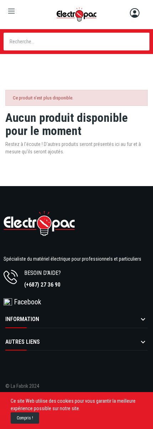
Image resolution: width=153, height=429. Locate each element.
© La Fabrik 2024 (22, 386)
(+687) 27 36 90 (42, 284)
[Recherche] (140, 41)
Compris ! (25, 418)
